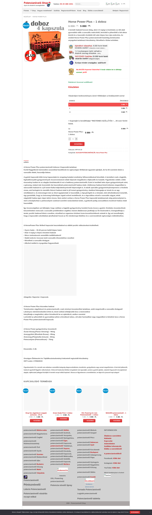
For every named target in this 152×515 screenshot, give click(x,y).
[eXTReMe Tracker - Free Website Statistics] (25, 477)
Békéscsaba (42, 430)
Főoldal (26, 10)
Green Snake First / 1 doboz (62, 413)
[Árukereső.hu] (62, 470)
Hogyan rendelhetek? (44, 10)
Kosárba (78, 144)
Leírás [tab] (26, 162)
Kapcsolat (108, 441)
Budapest (94, 452)
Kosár (79, 10)
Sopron (66, 448)
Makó (39, 469)
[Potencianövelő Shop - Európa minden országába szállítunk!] (37, 4)
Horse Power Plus (39, 16)
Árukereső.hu (62, 475)
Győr (92, 445)
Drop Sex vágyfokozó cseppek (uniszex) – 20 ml (36, 414)
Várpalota (40, 473)
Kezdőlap (27, 16)
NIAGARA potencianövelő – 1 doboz (116, 414)
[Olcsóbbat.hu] (89, 480)
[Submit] (97, 4)
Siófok (66, 430)
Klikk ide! (117, 458)
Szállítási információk (112, 446)
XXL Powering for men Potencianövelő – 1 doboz (89, 414)
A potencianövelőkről (112, 454)
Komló (93, 477)
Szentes (40, 454)
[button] (124, 3)
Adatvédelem (109, 444)
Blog (84, 10)
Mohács (67, 464)
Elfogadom (135, 512)
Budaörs (40, 464)
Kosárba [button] (37, 420)
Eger (65, 441)
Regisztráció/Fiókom (68, 10)
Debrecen (94, 442)
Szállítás (57, 10)
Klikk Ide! (117, 463)
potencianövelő (56, 446)
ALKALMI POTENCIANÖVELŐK (86, 152)
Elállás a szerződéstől (95, 10)
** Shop (33, 10)
